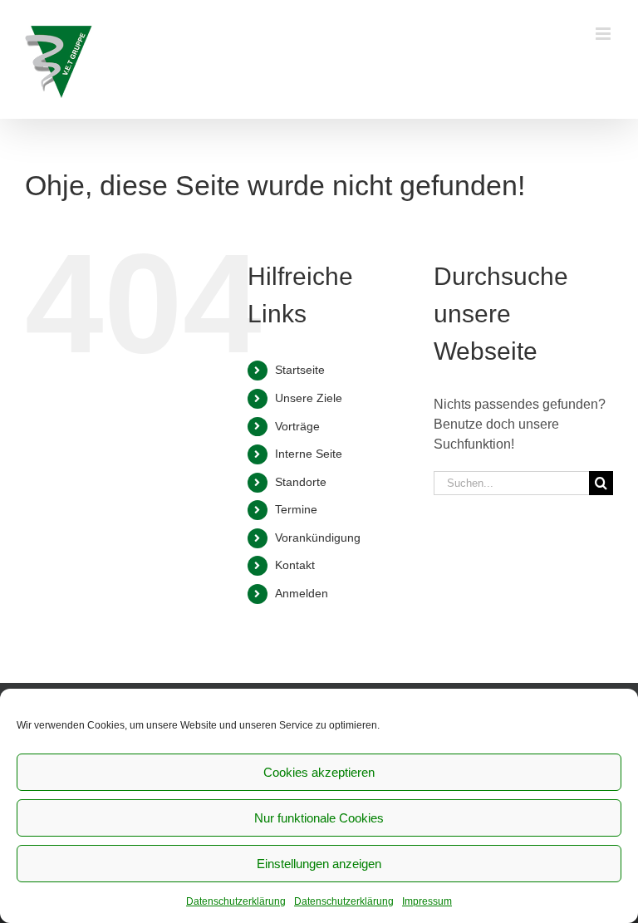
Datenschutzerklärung (236, 901)
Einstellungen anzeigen (319, 864)
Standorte (300, 482)
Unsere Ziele (308, 398)
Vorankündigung (318, 537)
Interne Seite (308, 453)
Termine (296, 509)
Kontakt (295, 565)
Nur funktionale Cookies (319, 818)
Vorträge (297, 426)
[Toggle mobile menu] (604, 33)
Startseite (300, 369)
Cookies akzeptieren (319, 772)
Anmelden (301, 593)
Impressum (427, 901)
